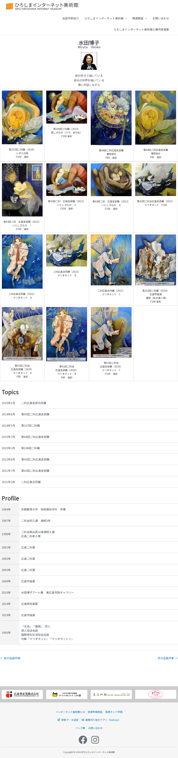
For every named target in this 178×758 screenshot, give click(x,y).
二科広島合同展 (31, 482)
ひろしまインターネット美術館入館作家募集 (141, 29)
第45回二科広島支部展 (35, 414)
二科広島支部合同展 (33, 403)
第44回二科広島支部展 (35, 437)
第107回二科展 (30, 425)
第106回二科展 (30, 448)
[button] (125, 18)
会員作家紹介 (70, 18)
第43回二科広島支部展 (35, 459)
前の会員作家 (10, 658)
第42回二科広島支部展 (35, 470)
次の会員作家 (167, 658)
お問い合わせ (160, 18)
